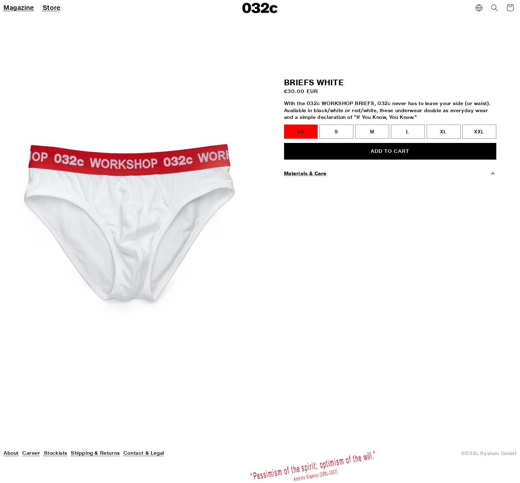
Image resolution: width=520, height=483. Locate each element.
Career (31, 453)
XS (300, 131)
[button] (494, 8)
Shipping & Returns (95, 453)
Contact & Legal (143, 453)
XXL (479, 131)
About (11, 453)
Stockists (55, 453)
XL (443, 131)
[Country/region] (479, 8)
